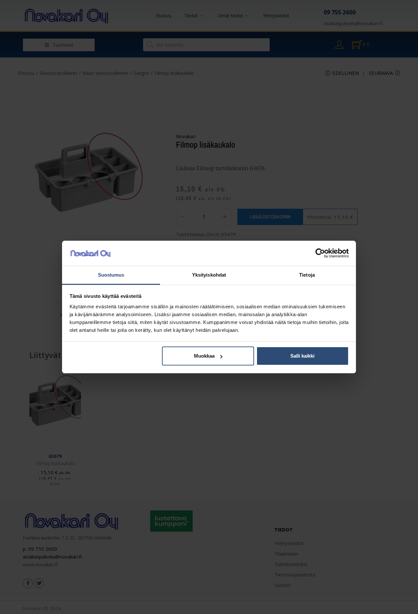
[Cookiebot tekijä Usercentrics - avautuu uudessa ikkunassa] (320, 253)
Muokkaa (204, 356)
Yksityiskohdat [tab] (209, 275)
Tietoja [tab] (307, 275)
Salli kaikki (302, 356)
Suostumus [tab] (111, 275)
